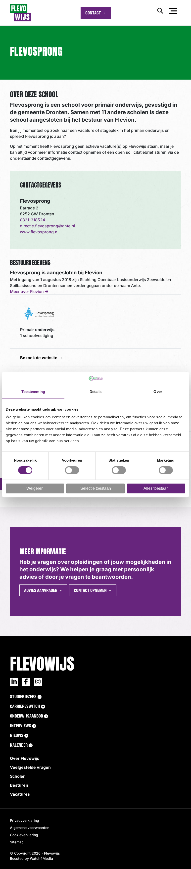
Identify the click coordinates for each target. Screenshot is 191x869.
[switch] (72, 470)
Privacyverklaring (24, 820)
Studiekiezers (23, 696)
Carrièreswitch (25, 706)
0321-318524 (32, 219)
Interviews (20, 725)
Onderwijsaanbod (26, 716)
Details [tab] (96, 391)
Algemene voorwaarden (29, 827)
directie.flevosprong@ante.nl (47, 225)
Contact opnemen (90, 590)
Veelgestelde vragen (30, 767)
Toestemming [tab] (33, 391)
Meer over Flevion (27, 291)
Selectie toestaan (95, 488)
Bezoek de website (39, 357)
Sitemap (17, 842)
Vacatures (20, 794)
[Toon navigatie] (173, 12)
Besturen (19, 785)
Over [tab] (157, 391)
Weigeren (35, 488)
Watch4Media (41, 858)
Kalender (19, 745)
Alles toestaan (156, 488)
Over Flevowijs (24, 758)
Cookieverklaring (24, 835)
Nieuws (16, 735)
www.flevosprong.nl (39, 231)
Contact (93, 12)
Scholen (18, 776)
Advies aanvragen (40, 590)
